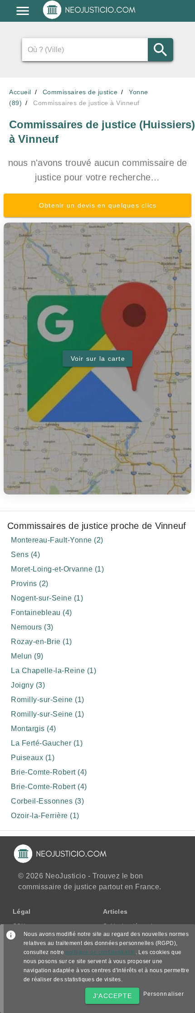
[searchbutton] (160, 49)
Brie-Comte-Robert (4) (49, 772)
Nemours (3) (32, 627)
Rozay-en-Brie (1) (41, 641)
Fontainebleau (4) (41, 612)
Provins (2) (30, 583)
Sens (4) (25, 554)
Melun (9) (27, 656)
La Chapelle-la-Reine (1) (53, 670)
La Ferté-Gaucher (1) (47, 743)
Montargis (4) (33, 728)
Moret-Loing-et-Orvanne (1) (57, 569)
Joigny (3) (28, 685)
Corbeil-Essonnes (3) (47, 801)
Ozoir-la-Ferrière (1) (45, 815)
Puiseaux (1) (32, 757)
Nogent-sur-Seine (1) (47, 598)
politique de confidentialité (100, 952)
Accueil (20, 92)
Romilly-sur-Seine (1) (47, 699)
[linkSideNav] (22, 11)
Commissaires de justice (80, 92)
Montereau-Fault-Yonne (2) (57, 540)
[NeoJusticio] (89, 18)
